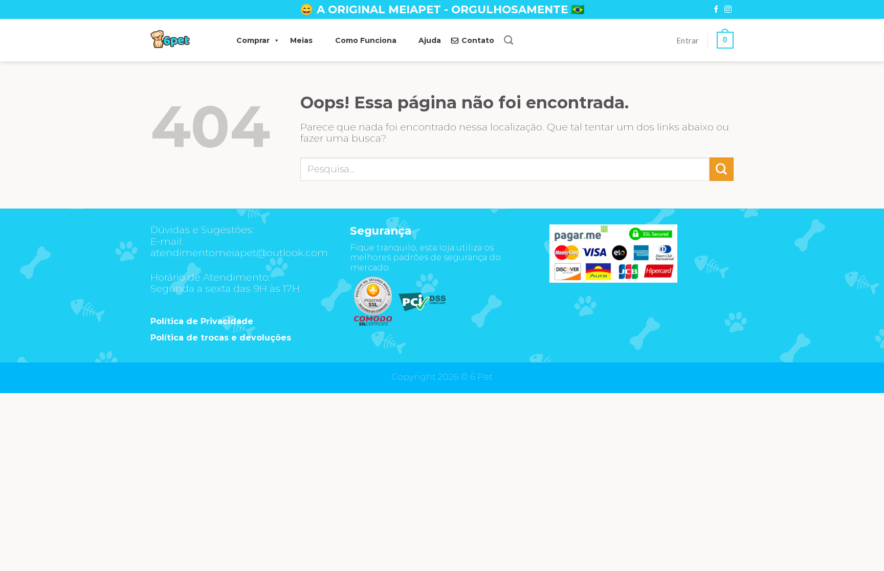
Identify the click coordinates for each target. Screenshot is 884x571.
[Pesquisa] (508, 40)
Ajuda (429, 40)
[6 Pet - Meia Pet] (183, 40)
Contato (477, 40)
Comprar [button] (253, 40)
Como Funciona (365, 40)
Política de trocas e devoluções (220, 337)
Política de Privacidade (201, 321)
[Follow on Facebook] (716, 10)
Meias (301, 40)
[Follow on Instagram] (728, 10)
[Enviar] (722, 169)
